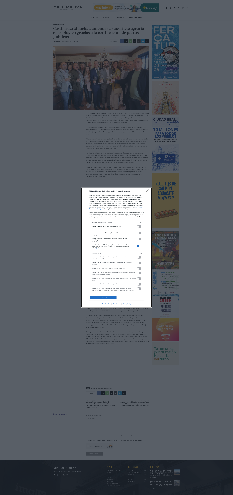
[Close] (148, 191)
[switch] (139, 226)
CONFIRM (103, 297)
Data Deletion (106, 304)
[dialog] (116, 247)
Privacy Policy (127, 304)
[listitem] (116, 223)
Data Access (116, 304)
